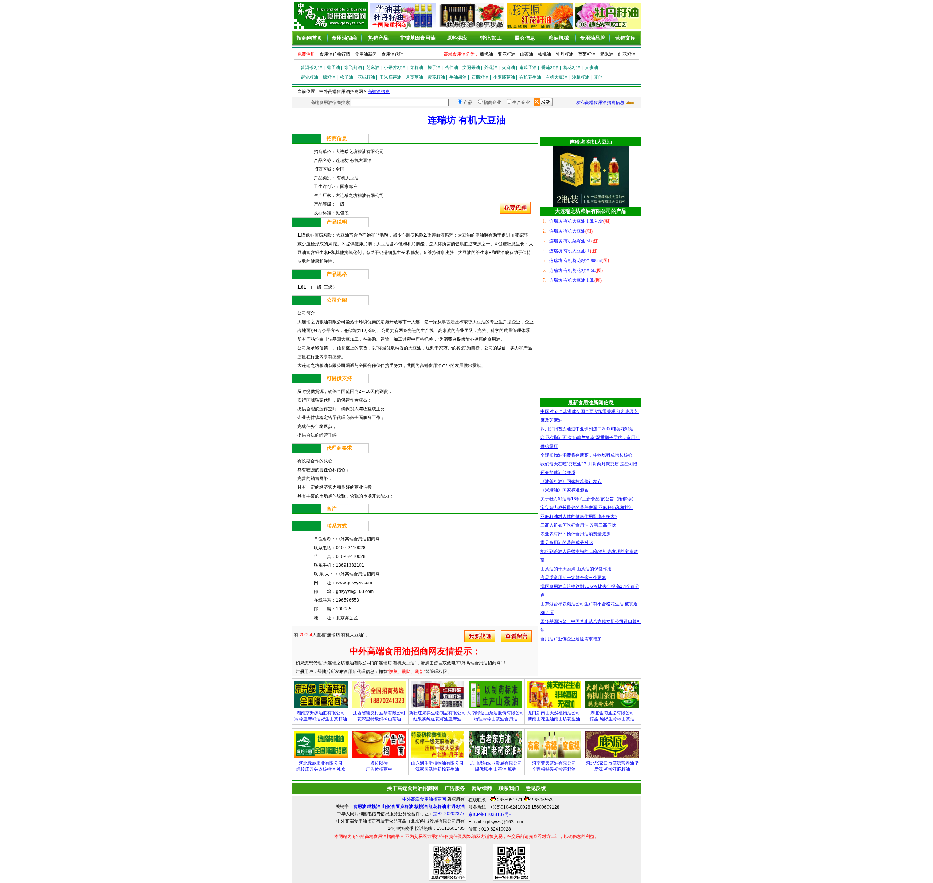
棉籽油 (329, 77)
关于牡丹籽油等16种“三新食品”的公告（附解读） (588, 498)
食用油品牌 (592, 38)
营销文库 (625, 38)
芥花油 (490, 67)
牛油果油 (458, 77)
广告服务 (455, 788)
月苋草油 (414, 77)
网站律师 (482, 788)
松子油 (346, 77)
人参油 (591, 67)
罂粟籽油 (309, 77)
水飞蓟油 (353, 67)
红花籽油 (627, 54)
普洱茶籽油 (312, 67)
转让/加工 (491, 38)
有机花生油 (530, 77)
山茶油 (526, 54)
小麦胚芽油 (504, 77)
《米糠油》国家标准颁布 (564, 490)
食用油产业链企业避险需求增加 (571, 638)
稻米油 (606, 54)
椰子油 (333, 67)
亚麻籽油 (506, 54)
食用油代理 (392, 54)
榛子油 (434, 67)
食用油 (359, 806)
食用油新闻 (366, 54)
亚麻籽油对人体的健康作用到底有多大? (578, 516)
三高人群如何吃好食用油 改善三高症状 (578, 525)
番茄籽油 (550, 67)
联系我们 (509, 788)
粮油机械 (559, 38)
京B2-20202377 (449, 813)
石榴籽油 (480, 77)
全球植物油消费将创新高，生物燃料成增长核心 (586, 455)
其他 (598, 77)
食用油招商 (344, 38)
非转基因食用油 (418, 38)
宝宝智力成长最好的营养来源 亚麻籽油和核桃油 (586, 507)
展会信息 (525, 38)
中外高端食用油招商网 (424, 799)
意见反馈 (536, 788)
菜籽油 (416, 67)
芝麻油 (372, 67)
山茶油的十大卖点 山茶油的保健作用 (576, 568)
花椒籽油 (366, 77)
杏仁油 (451, 67)
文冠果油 (471, 67)
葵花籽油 (572, 67)
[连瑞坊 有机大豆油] (515, 212)
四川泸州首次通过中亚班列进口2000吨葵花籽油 (587, 428)
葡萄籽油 (587, 54)
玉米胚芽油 (390, 77)
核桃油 (544, 54)
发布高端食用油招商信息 (600, 102)
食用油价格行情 (335, 54)
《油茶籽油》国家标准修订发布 (571, 481)
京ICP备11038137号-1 (490, 814)
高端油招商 (379, 91)
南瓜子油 (528, 67)
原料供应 (457, 38)
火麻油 (508, 67)
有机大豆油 (556, 77)
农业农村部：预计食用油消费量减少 (575, 533)
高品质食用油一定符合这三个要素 (573, 577)
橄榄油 (486, 54)
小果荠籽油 (395, 67)
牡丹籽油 (564, 54)
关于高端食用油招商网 (412, 788)
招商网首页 (309, 38)
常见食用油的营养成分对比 (566, 542)
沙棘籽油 (580, 77)
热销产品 (378, 38)
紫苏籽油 (436, 77)
